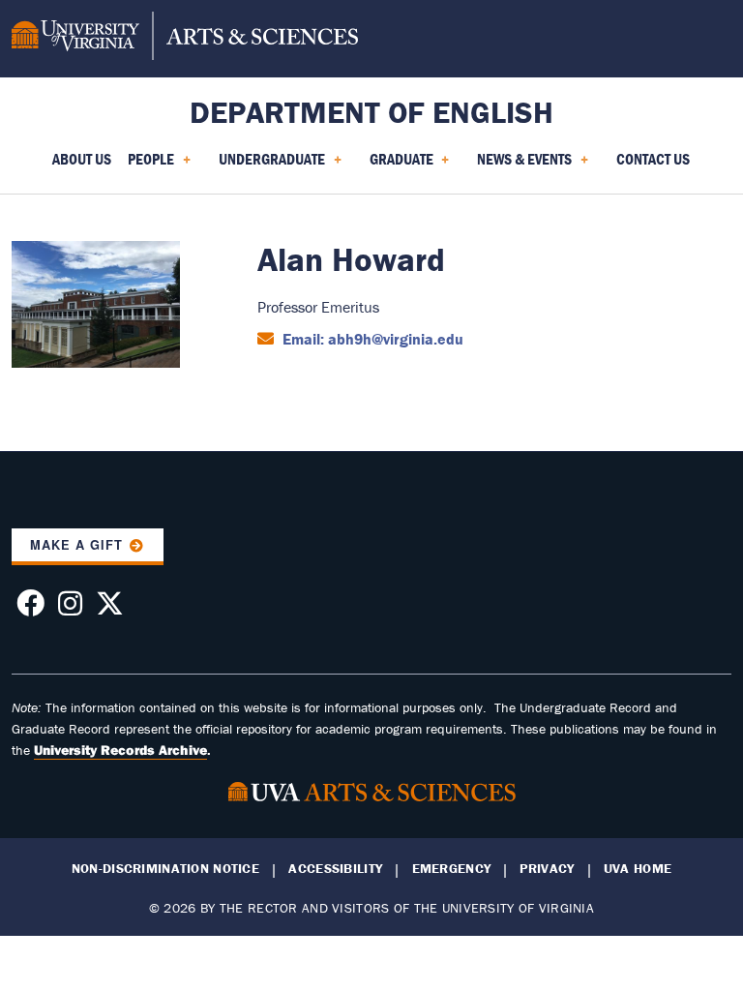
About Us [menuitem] (81, 158)
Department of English (371, 112)
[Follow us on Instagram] (70, 608)
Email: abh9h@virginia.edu (371, 338)
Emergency (451, 868)
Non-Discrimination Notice (165, 868)
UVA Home (637, 868)
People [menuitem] (147, 165)
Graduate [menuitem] (397, 165)
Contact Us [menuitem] (653, 158)
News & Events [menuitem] (520, 165)
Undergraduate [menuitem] (268, 165)
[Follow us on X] (110, 608)
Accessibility (335, 868)
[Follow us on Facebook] (30, 608)
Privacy (547, 868)
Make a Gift (76, 545)
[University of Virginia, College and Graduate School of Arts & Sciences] (185, 39)
